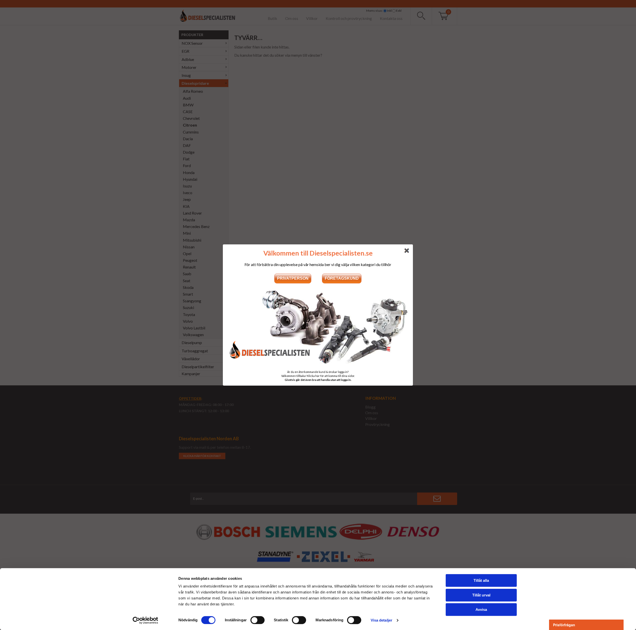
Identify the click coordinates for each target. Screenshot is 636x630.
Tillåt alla (481, 580)
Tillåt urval (481, 595)
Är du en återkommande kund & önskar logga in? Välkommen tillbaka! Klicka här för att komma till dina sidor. (318, 375)
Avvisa (481, 609)
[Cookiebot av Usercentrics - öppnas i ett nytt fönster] (145, 620)
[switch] (257, 620)
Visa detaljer (381, 620)
